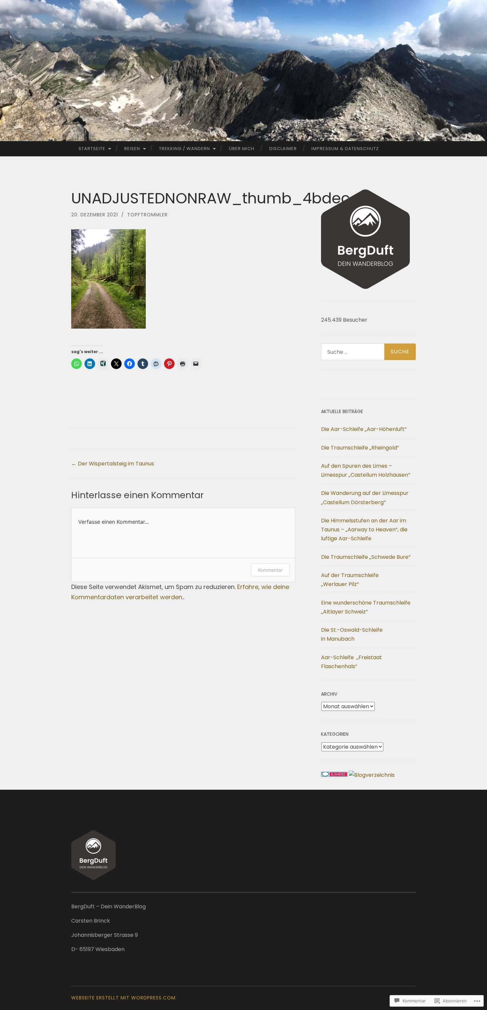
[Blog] (372, 775)
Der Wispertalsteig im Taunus (112, 463)
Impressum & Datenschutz (345, 148)
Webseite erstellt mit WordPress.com (123, 997)
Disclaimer (283, 148)
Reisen (132, 148)
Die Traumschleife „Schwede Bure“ (365, 557)
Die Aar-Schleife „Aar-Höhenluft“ (363, 429)
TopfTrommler (147, 214)
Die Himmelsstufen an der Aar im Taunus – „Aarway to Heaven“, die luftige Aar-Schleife (364, 529)
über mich (241, 148)
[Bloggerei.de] (334, 775)
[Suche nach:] (368, 352)
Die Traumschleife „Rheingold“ (360, 448)
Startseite (92, 148)
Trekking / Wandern (184, 148)
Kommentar (270, 570)
